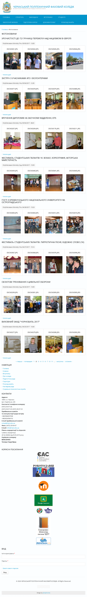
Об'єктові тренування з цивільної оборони (26, 282)
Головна (6, 17)
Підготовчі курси (30, 22)
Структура (20, 17)
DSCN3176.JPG (53, 128)
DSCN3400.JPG (12, 213)
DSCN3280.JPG (53, 332)
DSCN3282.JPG (74, 332)
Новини (5, 371)
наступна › (60, 361)
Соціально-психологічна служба (14, 389)
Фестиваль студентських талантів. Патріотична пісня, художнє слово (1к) (43, 242)
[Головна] (6, 7)
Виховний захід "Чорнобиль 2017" (21, 321)
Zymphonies (46, 593)
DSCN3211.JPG (74, 128)
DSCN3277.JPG (12, 332)
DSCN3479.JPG (53, 89)
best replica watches (27, 596)
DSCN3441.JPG (53, 171)
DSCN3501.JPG (12, 49)
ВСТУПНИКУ (48, 17)
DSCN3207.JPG (12, 128)
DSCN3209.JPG (33, 128)
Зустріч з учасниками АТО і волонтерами (25, 78)
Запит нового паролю (10, 568)
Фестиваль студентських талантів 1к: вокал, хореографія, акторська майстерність (40, 159)
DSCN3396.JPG (74, 253)
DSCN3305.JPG (74, 292)
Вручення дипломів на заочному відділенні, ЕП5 (29, 118)
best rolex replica (14, 596)
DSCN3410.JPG (74, 213)
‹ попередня (28, 361)
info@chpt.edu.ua (13, 428)
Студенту (61, 17)
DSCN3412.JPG (53, 213)
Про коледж (7, 376)
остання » (68, 361)
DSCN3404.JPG (33, 213)
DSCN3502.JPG (33, 49)
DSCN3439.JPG (12, 171)
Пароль (5, 561)
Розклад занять (67, 22)
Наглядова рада (8, 386)
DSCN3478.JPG (33, 89)
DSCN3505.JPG (53, 49)
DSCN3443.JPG (74, 171)
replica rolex (56, 596)
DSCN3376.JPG (53, 253)
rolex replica (4, 596)
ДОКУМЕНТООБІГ (49, 22)
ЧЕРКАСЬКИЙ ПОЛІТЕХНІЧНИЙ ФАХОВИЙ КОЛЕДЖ (43, 6)
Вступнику (6, 374)
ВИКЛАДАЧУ (33, 17)
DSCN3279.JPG (33, 332)
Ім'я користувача (8, 553)
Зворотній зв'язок (10, 22)
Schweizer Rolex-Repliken (42, 596)
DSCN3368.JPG (33, 253)
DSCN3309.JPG (53, 292)
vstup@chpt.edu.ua (8, 423)
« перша (19, 361)
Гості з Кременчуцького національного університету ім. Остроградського (33, 201)
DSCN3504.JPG (74, 49)
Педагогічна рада (9, 379)
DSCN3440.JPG (33, 171)
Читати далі (7, 75)
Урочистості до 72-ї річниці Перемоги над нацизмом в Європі (36, 38)
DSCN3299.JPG (12, 292)
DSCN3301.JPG (33, 292)
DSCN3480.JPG (74, 89)
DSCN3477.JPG (12, 89)
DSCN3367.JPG (12, 253)
